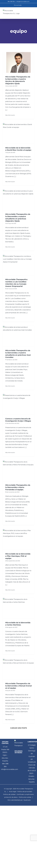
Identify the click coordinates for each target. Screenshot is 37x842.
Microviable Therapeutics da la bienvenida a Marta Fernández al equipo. (17, 487)
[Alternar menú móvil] (33, 12)
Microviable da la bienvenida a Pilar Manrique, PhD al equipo (17, 556)
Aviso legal (12, 791)
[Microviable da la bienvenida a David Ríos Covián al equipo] (18, 133)
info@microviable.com (22, 1)
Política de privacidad (24, 791)
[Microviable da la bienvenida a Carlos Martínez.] (18, 608)
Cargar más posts (18, 728)
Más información (10, 115)
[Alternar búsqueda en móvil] (30, 12)
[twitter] (17, 760)
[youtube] (20, 760)
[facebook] (17, 756)
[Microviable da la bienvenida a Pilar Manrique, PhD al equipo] (18, 539)
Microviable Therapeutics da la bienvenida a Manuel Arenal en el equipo (18, 686)
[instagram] (18, 763)
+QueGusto (27, 800)
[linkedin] (20, 756)
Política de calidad (9, 794)
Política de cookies (25, 797)
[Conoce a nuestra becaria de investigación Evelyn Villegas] (18, 404)
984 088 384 (5, 765)
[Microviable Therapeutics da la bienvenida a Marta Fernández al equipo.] (18, 470)
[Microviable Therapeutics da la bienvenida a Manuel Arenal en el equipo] (18, 669)
